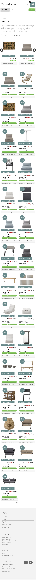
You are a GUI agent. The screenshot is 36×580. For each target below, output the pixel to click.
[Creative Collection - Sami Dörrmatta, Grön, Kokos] (9, 52)
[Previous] (1, 50)
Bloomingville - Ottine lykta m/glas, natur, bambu (10, 442)
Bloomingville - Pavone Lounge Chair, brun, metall (27, 442)
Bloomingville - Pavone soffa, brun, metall (27, 470)
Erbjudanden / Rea (7, 555)
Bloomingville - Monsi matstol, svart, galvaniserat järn (27, 413)
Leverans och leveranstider (10, 541)
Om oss (4, 570)
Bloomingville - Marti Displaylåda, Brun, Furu (10, 413)
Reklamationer (6, 542)
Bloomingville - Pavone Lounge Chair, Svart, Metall (10, 470)
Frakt (3, 553)
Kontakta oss (6, 527)
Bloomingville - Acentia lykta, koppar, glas (27, 355)
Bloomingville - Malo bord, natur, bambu (27, 384)
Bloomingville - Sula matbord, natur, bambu (10, 298)
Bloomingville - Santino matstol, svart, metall (10, 183)
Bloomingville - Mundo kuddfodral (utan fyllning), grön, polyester (27, 298)
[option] (9, 51)
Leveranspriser (6, 539)
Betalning (5, 544)
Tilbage (4, 18)
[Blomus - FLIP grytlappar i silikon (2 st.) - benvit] (27, 52)
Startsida (4, 516)
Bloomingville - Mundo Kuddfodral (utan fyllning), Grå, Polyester (27, 212)
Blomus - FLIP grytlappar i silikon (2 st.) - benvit (27, 63)
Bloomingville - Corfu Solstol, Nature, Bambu (27, 97)
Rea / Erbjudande (7, 525)
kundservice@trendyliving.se (10, 568)
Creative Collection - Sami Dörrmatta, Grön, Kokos (9, 63)
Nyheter (4, 522)
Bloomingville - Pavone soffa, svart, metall (10, 499)
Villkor (4, 519)
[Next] (34, 50)
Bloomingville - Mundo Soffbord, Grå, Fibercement (10, 269)
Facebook (31, 562)
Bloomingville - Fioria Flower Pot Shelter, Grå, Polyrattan (10, 384)
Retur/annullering (7, 537)
